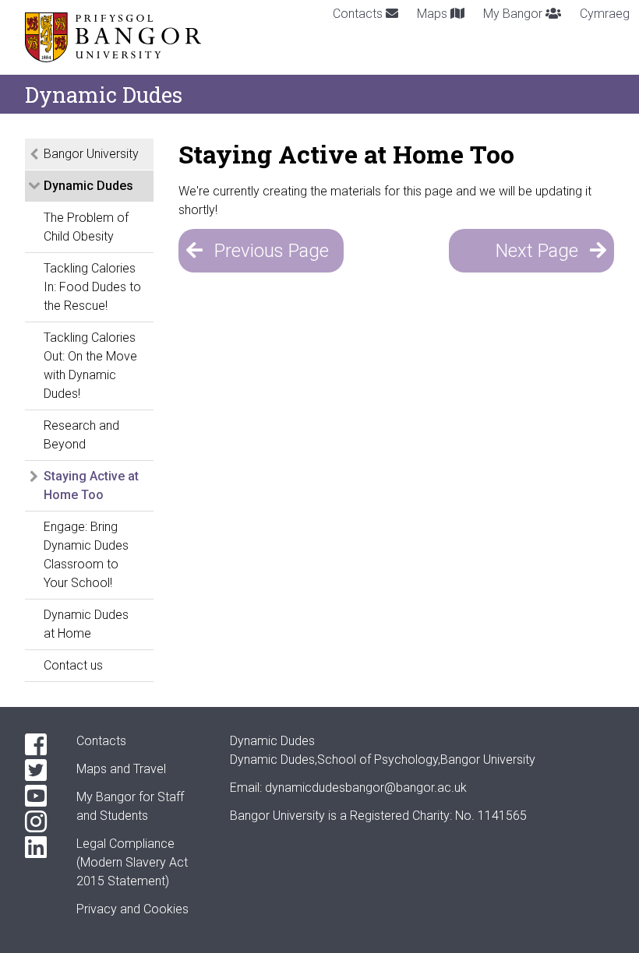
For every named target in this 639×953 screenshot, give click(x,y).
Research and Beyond (81, 435)
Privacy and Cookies (132, 909)
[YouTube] (38, 796)
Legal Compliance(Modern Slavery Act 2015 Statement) (132, 862)
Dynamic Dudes (88, 185)
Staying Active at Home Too (91, 485)
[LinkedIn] (38, 847)
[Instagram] (38, 822)
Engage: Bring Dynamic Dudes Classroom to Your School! (86, 554)
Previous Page (271, 251)
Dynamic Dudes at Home (86, 624)
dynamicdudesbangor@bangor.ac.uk (366, 787)
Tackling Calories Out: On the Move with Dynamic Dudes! (90, 365)
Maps (433, 13)
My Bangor (514, 13)
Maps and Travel (121, 768)
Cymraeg (605, 13)
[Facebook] (38, 745)
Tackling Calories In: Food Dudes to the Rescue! (92, 287)
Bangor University (91, 153)
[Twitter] (38, 770)
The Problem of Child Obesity (86, 227)
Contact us (73, 665)
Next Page (537, 251)
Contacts (359, 13)
